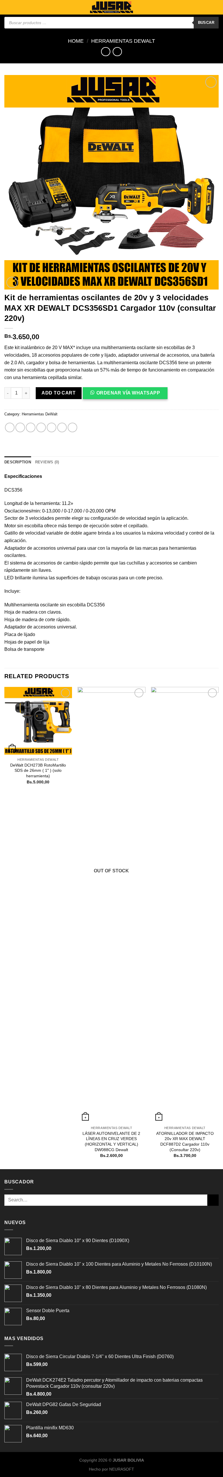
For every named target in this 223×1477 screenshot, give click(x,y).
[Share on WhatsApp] (10, 427)
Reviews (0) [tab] (47, 462)
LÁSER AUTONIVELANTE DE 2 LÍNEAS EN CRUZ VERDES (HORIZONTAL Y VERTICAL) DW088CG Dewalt (111, 1141)
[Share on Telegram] (72, 427)
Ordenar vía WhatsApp (128, 392)
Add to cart (58, 392)
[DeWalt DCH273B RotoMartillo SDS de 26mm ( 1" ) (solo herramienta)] (38, 721)
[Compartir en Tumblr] (62, 427)
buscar (206, 22)
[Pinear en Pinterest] (51, 427)
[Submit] (213, 1200)
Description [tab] (17, 462)
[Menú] (7, 7)
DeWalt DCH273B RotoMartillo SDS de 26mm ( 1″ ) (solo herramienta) (38, 770)
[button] (127, 395)
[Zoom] (12, 282)
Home (76, 41)
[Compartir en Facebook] (20, 427)
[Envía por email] (41, 427)
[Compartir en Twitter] (30, 427)
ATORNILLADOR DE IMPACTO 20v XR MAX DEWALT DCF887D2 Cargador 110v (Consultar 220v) (185, 1141)
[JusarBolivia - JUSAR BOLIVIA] (111, 7)
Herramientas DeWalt (123, 41)
